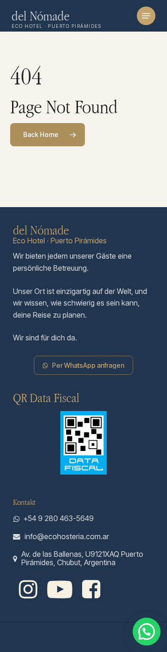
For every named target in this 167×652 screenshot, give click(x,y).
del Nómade (41, 15)
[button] (146, 15)
